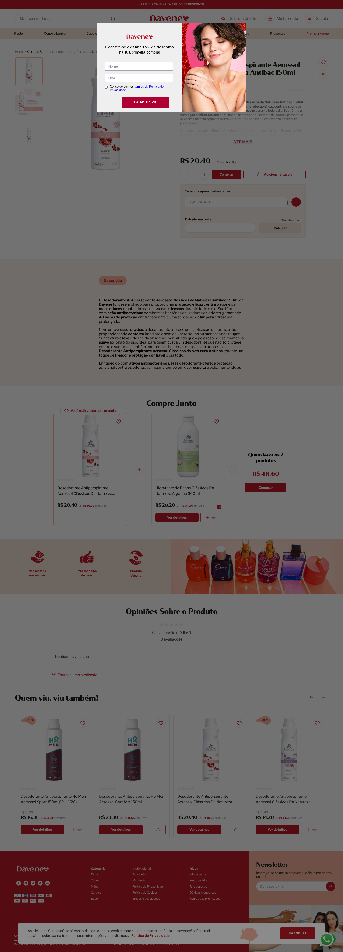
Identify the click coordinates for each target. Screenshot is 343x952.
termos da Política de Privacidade (137, 88)
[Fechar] (237, 32)
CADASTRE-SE (145, 102)
